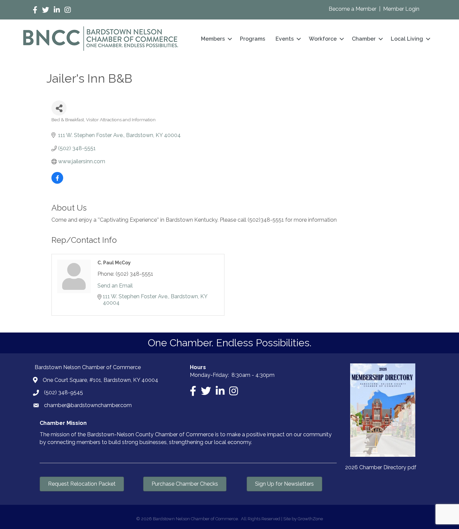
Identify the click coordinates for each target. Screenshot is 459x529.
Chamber (364, 39)
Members (213, 39)
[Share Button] (59, 108)
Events (285, 39)
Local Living (407, 39)
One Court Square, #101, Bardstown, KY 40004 (100, 380)
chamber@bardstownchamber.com (88, 405)
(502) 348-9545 (63, 392)
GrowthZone (310, 518)
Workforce (323, 39)
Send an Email (115, 285)
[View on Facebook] (57, 182)
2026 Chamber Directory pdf (380, 467)
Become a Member (353, 9)
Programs (252, 39)
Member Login (401, 9)
